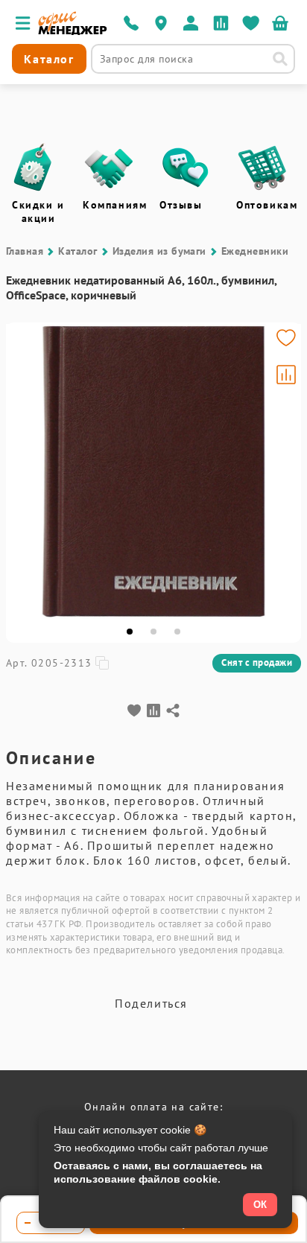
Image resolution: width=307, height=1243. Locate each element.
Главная (24, 251)
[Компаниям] (109, 168)
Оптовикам (266, 205)
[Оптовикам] (262, 168)
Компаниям (115, 205)
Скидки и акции (38, 211)
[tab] (130, 631)
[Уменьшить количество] (27, 1222)
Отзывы (181, 205)
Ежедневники (254, 251)
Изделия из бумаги (159, 251)
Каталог (77, 251)
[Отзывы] (185, 168)
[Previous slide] (24, 471)
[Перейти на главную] (72, 31)
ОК (260, 1204)
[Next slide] (283, 471)
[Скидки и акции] (32, 168)
